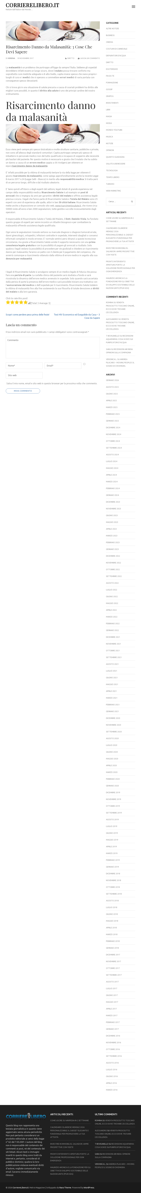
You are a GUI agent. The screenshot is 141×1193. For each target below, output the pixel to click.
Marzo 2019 (111, 853)
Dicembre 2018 (113, 873)
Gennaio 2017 (112, 1029)
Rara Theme (65, 1187)
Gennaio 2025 (112, 421)
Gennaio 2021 (112, 711)
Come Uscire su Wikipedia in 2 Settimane (69, 1120)
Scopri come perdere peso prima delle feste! (27, 314)
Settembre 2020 (114, 732)
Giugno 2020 (112, 752)
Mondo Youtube (114, 130)
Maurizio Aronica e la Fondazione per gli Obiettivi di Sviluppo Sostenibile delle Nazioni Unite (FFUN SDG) (70, 1170)
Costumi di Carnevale (116, 49)
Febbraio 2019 (113, 860)
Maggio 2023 (112, 522)
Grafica (109, 96)
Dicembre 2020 (113, 718)
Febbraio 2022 (113, 623)
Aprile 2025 (111, 400)
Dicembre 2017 (113, 955)
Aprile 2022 (111, 610)
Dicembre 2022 (113, 556)
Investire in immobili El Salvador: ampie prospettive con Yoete (120, 251)
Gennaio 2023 (112, 549)
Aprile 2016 (111, 1083)
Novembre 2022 (113, 563)
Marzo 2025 (111, 407)
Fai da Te (110, 76)
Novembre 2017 (113, 961)
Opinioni (110, 150)
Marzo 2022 (111, 617)
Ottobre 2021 (113, 650)
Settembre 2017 (114, 975)
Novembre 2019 (113, 799)
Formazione (112, 83)
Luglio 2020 (111, 745)
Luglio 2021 (111, 671)
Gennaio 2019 (112, 867)
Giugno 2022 (112, 596)
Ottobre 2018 (113, 887)
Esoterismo (112, 69)
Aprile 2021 (111, 691)
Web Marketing (113, 191)
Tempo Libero (112, 177)
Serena (11, 58)
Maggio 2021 (112, 684)
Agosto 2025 (112, 387)
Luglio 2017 (111, 988)
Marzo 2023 (111, 536)
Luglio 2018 (111, 907)
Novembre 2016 (113, 1042)
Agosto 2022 (112, 583)
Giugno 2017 (112, 995)
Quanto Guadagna (115, 157)
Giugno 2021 (112, 677)
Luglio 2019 (111, 826)
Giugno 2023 (112, 515)
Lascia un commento (90, 58)
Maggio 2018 (112, 921)
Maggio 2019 (112, 840)
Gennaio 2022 (112, 630)
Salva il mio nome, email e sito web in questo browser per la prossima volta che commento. (51, 383)
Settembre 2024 (114, 448)
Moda (109, 123)
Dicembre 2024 (113, 427)
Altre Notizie (112, 28)
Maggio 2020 (112, 759)
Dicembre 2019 (113, 792)
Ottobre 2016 (113, 1049)
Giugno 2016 (112, 1076)
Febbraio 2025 (113, 414)
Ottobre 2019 (113, 806)
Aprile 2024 (111, 475)
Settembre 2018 (114, 894)
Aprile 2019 (111, 846)
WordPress (89, 1187)
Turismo (110, 184)
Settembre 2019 (114, 813)
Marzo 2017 (111, 1015)
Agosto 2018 (112, 901)
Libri (108, 110)
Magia (109, 116)
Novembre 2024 (113, 434)
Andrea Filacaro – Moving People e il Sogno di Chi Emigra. (120, 362)
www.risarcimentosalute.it (68, 205)
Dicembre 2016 (113, 1036)
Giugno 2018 (112, 914)
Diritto (70, 58)
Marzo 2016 (111, 1090)
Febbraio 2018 (113, 941)
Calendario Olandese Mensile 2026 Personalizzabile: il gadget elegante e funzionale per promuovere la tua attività (120, 234)
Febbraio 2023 (113, 542)
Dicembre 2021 (113, 637)
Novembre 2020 (113, 725)
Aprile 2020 (111, 765)
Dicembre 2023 (113, 502)
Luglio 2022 (111, 590)
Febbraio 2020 (113, 779)
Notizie (109, 143)
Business (110, 35)
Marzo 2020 (111, 772)
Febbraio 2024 (113, 488)
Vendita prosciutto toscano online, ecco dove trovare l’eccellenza (113, 1133)
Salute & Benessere (115, 164)
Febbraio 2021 (113, 705)
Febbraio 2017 (113, 1022)
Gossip (109, 89)
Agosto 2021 (112, 664)
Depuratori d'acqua (116, 55)
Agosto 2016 (112, 1063)
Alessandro (112, 319)
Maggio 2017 (112, 1002)
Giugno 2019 (112, 833)
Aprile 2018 (111, 928)
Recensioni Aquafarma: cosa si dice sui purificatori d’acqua (119, 339)
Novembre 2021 (113, 644)
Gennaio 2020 (112, 786)
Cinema (109, 42)
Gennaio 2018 (112, 948)
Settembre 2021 (114, 657)
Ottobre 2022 (113, 569)
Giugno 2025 (112, 394)
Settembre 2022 (114, 576)
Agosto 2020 (112, 738)
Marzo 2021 (111, 698)
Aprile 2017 (111, 1009)
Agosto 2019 (112, 819)
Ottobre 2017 (113, 968)
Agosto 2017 (112, 982)
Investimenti (112, 103)
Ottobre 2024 (113, 441)
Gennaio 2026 (112, 380)
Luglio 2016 (111, 1069)
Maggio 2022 (112, 603)
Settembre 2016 (114, 1056)
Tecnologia (112, 170)
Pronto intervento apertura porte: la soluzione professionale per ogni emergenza (69, 1157)
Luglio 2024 (111, 461)
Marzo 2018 (111, 934)
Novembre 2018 (113, 880)
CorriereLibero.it (32, 4)
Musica (109, 137)
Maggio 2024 (112, 468)
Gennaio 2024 (112, 495)
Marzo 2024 (111, 482)
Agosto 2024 (112, 454)
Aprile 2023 (111, 529)
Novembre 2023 (113, 509)
